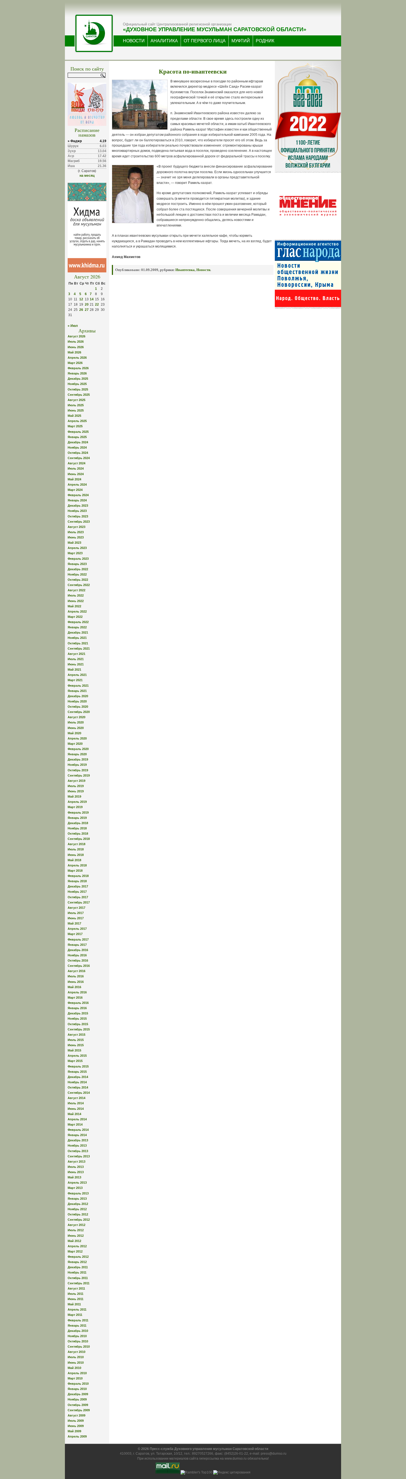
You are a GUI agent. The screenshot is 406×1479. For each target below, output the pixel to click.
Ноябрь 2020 (77, 701)
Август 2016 (76, 971)
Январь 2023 (77, 564)
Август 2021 (76, 653)
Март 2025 (75, 426)
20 (87, 304)
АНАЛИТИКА (164, 40)
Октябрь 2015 (78, 1024)
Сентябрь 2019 (79, 775)
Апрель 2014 (77, 1119)
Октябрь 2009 (78, 1405)
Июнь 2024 (76, 474)
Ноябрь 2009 (77, 1399)
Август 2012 (76, 1225)
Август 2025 (76, 400)
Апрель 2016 (77, 992)
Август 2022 (76, 590)
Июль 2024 (76, 468)
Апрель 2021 (77, 674)
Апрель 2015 (77, 1055)
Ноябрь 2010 (77, 1336)
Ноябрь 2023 (77, 510)
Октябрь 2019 (78, 770)
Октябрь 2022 (78, 579)
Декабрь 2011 (78, 1267)
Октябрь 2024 (78, 452)
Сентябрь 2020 (79, 712)
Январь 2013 (77, 1198)
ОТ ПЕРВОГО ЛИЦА (205, 40)
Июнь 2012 (76, 1235)
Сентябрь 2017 (79, 902)
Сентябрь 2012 (79, 1219)
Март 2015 (75, 1061)
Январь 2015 (77, 1071)
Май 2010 (74, 1367)
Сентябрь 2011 (78, 1283)
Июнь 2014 (76, 1108)
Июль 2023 (76, 532)
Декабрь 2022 (78, 569)
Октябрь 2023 (78, 516)
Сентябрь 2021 (79, 648)
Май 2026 (74, 352)
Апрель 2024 (77, 484)
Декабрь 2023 (78, 505)
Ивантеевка (185, 270)
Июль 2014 (76, 1103)
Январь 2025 (77, 437)
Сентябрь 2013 (79, 1156)
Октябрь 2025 (78, 389)
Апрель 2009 (77, 1436)
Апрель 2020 (77, 738)
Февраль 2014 (78, 1129)
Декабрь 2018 (78, 823)
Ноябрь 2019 (77, 764)
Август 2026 (76, 336)
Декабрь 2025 (78, 378)
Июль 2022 (76, 595)
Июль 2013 (76, 1166)
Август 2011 (76, 1288)
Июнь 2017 (76, 918)
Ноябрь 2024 (77, 447)
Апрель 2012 (77, 1246)
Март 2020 (75, 743)
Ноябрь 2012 (77, 1209)
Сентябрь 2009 (79, 1410)
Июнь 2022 (76, 601)
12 (81, 299)
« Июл (73, 326)
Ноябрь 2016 (77, 955)
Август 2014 (76, 1098)
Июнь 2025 (76, 410)
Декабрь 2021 (78, 632)
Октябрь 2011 (78, 1278)
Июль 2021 (76, 659)
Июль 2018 (76, 849)
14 (92, 299)
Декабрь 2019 (78, 759)
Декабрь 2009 (78, 1394)
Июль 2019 (76, 786)
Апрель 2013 (77, 1182)
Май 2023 (74, 542)
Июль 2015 (76, 1039)
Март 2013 (75, 1187)
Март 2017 (75, 934)
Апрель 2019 (77, 801)
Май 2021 (74, 669)
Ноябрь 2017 (77, 891)
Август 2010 (76, 1351)
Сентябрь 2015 (79, 1029)
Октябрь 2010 (78, 1341)
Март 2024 (75, 489)
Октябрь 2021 (78, 643)
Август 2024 (76, 463)
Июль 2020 (76, 722)
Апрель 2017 (77, 928)
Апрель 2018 (77, 865)
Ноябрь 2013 (77, 1145)
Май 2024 (74, 479)
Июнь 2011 (75, 1299)
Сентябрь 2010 (79, 1346)
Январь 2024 (77, 500)
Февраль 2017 (78, 939)
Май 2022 (74, 606)
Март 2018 (75, 870)
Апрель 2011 (77, 1309)
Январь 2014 (77, 1135)
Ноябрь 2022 (77, 574)
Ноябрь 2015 (77, 1018)
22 (97, 304)
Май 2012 (74, 1241)
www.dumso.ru (236, 1458)
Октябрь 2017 (78, 897)
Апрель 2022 (77, 611)
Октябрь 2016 (78, 960)
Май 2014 (74, 1114)
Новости (203, 270)
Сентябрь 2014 (79, 1092)
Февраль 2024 (78, 495)
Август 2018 (76, 844)
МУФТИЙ (240, 40)
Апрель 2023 (77, 548)
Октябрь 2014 (78, 1087)
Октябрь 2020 (78, 706)
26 (81, 310)
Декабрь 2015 (78, 1013)
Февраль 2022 (78, 622)
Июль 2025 (76, 405)
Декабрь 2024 (78, 442)
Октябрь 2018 (78, 833)
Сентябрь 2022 (79, 585)
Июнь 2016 (76, 981)
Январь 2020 (77, 754)
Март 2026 (75, 362)
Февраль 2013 (78, 1193)
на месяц (87, 176)
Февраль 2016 (78, 1002)
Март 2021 (75, 680)
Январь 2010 (77, 1389)
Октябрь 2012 (78, 1214)
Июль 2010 (76, 1357)
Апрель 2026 (77, 357)
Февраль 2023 (78, 558)
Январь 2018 (77, 881)
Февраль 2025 (78, 431)
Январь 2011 (77, 1325)
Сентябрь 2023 (79, 521)
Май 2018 (74, 860)
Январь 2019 (77, 817)
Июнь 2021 (76, 664)
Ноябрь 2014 (77, 1082)
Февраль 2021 (78, 685)
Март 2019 (75, 807)
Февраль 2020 (78, 749)
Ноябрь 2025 (77, 384)
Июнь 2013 (76, 1172)
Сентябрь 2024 (79, 458)
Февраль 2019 (78, 812)
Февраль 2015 (78, 1066)
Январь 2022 (77, 627)
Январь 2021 (77, 690)
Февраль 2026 (78, 368)
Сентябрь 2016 (79, 965)
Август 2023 (76, 526)
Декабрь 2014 (78, 1077)
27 (87, 310)
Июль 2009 (76, 1420)
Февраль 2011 (78, 1320)
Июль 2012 (76, 1230)
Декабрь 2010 (78, 1330)
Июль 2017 (76, 913)
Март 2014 (75, 1124)
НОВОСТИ (134, 40)
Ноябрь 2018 (77, 828)
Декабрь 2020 (78, 696)
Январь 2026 (77, 373)
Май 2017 (74, 923)
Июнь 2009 (76, 1426)
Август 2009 (76, 1415)
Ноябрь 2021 (77, 637)
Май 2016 (74, 987)
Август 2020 (76, 717)
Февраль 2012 (78, 1256)
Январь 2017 (77, 944)
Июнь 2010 (76, 1362)
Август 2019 (76, 780)
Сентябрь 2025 (79, 394)
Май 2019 (74, 796)
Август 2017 (76, 907)
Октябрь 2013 (78, 1151)
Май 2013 (74, 1177)
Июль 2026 (76, 341)
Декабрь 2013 (78, 1140)
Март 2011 (75, 1314)
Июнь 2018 (76, 854)
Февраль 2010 (78, 1383)
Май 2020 (74, 733)
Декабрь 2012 (78, 1203)
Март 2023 (75, 553)
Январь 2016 (77, 1008)
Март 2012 (75, 1251)
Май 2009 (74, 1431)
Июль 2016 (76, 976)
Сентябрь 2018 (79, 838)
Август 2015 (76, 1034)
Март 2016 (75, 997)
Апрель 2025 (77, 421)
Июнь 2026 (76, 347)
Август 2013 (76, 1161)
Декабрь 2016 (78, 950)
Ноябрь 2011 (77, 1272)
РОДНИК (265, 40)
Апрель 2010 (77, 1373)
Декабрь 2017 (78, 886)
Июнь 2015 (76, 1045)
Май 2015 (74, 1050)
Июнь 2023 (76, 537)
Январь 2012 (77, 1262)
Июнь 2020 (76, 728)
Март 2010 (75, 1378)
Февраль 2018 (78, 875)
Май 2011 (74, 1304)
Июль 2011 (75, 1293)
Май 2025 (74, 415)
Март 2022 (75, 616)
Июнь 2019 (76, 791)
